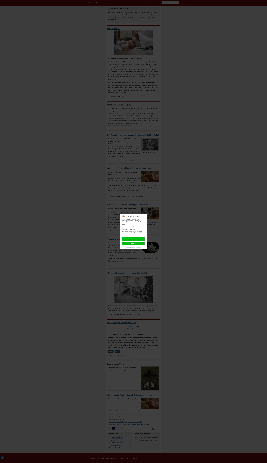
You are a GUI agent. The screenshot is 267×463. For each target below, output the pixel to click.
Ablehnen (133, 243)
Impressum (138, 247)
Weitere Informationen (130, 247)
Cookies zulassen (133, 239)
